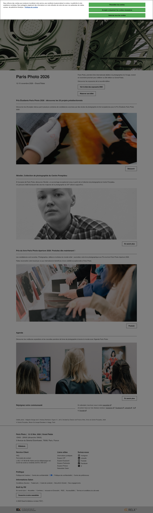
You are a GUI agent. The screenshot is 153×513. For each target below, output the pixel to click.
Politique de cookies (31, 7)
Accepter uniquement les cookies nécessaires (117, 10)
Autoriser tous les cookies (117, 15)
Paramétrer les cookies (117, 5)
